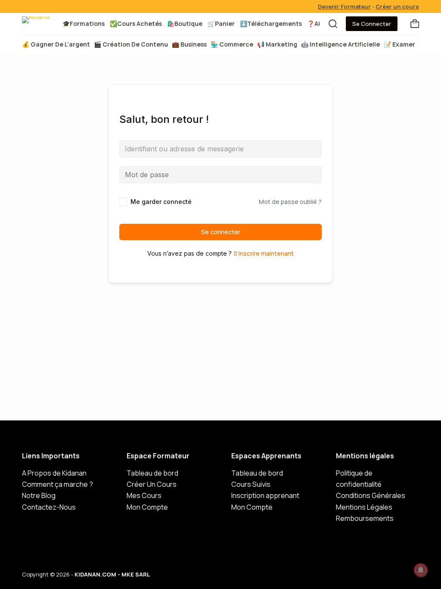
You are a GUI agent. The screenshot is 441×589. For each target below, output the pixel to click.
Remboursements (365, 518)
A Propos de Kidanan (54, 473)
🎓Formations (83, 23)
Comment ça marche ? (57, 484)
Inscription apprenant (265, 495)
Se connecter (220, 232)
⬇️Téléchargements (271, 23)
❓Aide (317, 23)
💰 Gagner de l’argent (56, 44)
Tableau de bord (152, 473)
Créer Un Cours (152, 484)
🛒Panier (221, 23)
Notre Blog (39, 495)
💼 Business (189, 44)
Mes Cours (144, 495)
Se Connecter (371, 24)
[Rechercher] (333, 23)
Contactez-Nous (49, 507)
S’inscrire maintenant (263, 253)
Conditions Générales (370, 495)
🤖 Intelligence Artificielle (340, 44)
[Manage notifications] (421, 570)
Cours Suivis (250, 484)
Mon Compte (147, 507)
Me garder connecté (161, 201)
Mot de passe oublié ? (290, 201)
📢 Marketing (277, 44)
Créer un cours (397, 6)
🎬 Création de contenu (131, 44)
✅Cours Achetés (136, 23)
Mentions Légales (364, 507)
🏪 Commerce (232, 44)
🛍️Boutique (184, 23)
